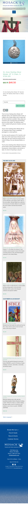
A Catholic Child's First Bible (9, 323)
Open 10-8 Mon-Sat (14, 462)
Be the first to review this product (9, 79)
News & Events (13, 436)
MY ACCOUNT (6, 8)
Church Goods (13, 433)
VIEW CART (11, 8)
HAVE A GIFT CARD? (18, 8)
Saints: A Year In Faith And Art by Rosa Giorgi (13, 284)
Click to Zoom (15, 62)
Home (19, 459)
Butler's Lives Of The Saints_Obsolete (12, 197)
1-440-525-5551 (15, 453)
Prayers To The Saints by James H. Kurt (12, 247)
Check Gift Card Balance (12, 459)
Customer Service (13, 439)
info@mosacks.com (14, 455)
